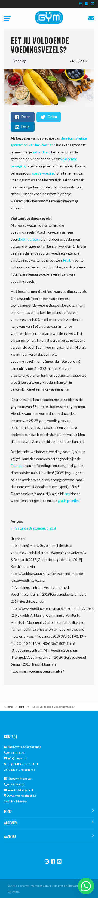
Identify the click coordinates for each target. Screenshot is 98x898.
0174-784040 (16, 752)
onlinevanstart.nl (76, 885)
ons (67, 494)
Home (9, 706)
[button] (86, 886)
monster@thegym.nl (20, 789)
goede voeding (43, 173)
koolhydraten (29, 239)
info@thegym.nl (17, 758)
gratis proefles (68, 500)
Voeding (19, 61)
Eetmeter (18, 465)
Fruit (66, 260)
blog (21, 706)
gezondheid (41, 152)
